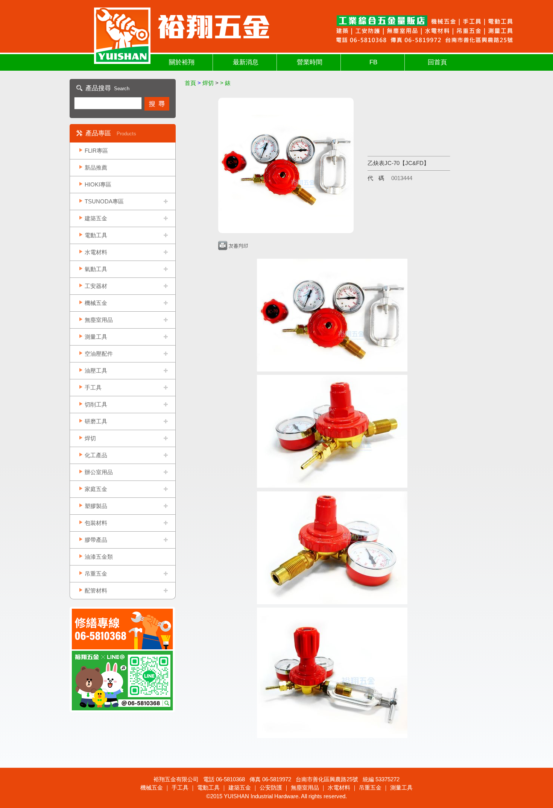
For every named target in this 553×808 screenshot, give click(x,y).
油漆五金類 (99, 556)
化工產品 (96, 455)
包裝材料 (96, 523)
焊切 (90, 438)
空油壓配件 (99, 353)
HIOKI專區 (98, 184)
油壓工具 (96, 370)
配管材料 (96, 590)
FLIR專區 (96, 150)
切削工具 (96, 404)
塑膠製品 (96, 506)
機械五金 (96, 303)
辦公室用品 (99, 472)
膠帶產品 (96, 540)
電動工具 (96, 235)
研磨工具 (96, 421)
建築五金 (96, 218)
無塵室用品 (99, 320)
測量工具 (96, 337)
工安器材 (96, 286)
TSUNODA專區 (104, 201)
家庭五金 (96, 489)
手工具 (93, 387)
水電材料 (96, 252)
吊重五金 (96, 573)
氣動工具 (96, 269)
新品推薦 (96, 167)
